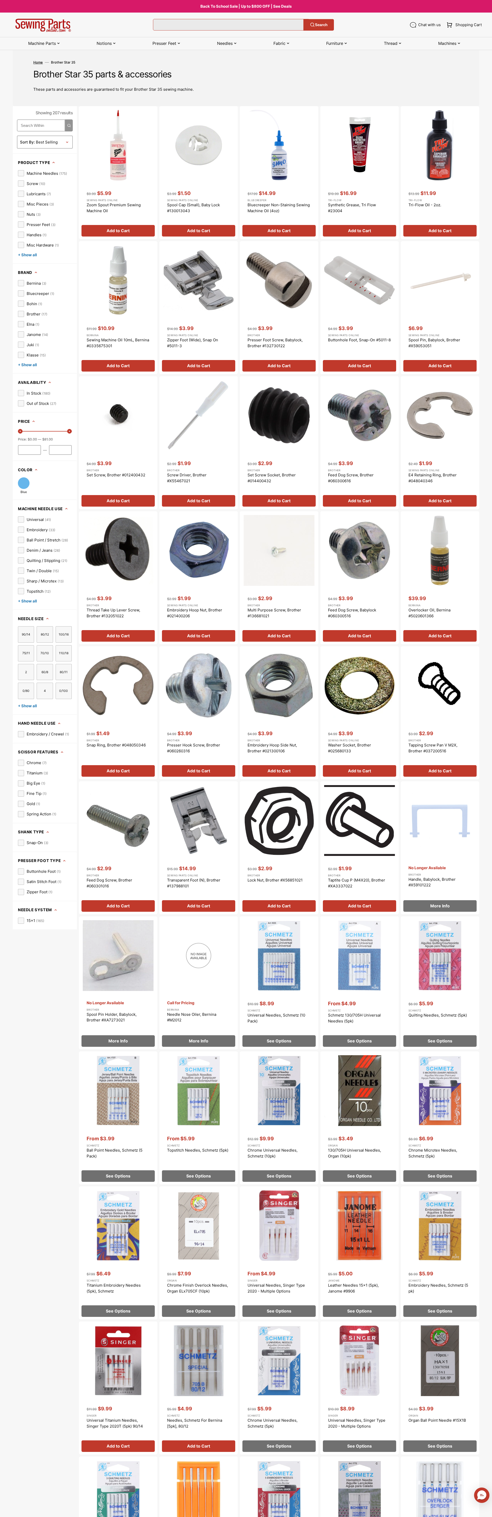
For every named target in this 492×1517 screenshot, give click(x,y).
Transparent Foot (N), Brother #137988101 (193, 883)
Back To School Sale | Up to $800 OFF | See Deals (246, 6)
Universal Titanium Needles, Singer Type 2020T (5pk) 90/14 (115, 1423)
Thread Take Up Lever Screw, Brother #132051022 (113, 613)
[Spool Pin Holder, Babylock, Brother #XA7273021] (118, 982)
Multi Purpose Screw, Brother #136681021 (274, 613)
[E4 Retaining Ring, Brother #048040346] (440, 442)
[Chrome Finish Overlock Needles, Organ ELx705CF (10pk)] (198, 1252)
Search (321, 25)
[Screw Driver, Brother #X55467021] (198, 442)
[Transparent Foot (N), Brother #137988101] (198, 847)
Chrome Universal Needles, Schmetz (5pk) (273, 1423)
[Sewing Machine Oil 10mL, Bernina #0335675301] (118, 307)
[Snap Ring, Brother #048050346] (118, 712)
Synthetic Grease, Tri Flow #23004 (352, 207)
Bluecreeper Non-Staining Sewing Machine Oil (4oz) (279, 207)
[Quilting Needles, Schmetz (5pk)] (440, 982)
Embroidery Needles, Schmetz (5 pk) (438, 1288)
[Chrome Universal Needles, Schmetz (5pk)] (279, 1387)
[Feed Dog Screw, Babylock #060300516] (359, 577)
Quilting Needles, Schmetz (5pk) (437, 1015)
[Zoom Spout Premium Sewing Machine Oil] (118, 172)
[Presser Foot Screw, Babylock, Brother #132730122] (279, 307)
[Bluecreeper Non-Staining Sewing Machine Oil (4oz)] (279, 172)
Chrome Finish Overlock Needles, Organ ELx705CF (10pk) (197, 1288)
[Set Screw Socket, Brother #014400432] (279, 442)
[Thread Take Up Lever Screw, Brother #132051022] (118, 577)
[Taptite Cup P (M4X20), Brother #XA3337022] (359, 847)
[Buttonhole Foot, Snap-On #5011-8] (359, 307)
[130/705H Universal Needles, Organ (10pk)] (359, 1117)
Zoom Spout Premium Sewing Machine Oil (114, 207)
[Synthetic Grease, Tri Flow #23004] (359, 172)
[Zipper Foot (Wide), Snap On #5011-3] (198, 307)
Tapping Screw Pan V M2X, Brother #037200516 (432, 748)
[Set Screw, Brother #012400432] (118, 442)
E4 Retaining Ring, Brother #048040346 (432, 478)
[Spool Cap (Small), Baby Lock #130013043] (198, 172)
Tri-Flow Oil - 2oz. (424, 204)
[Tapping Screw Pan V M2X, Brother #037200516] (440, 712)
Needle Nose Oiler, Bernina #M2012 (191, 1017)
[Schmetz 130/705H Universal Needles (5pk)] (359, 982)
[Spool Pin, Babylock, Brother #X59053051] (440, 307)
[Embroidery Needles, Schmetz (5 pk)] (440, 1252)
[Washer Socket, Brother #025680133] (359, 712)
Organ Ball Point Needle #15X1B (437, 1420)
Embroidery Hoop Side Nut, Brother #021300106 (272, 748)
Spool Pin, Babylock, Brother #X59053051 (434, 342)
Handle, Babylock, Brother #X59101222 (432, 882)
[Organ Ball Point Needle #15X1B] (440, 1387)
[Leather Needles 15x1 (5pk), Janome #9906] (359, 1252)
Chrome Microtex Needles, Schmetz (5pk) (432, 1153)
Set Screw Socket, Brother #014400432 (272, 478)
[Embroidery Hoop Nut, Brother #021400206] (198, 577)
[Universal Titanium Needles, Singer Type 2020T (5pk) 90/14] (118, 1387)
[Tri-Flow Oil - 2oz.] (440, 172)
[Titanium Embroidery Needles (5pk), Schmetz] (118, 1252)
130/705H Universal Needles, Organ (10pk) (354, 1153)
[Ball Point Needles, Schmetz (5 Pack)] (118, 1117)
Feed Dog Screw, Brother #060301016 (109, 883)
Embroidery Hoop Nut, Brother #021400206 (194, 613)
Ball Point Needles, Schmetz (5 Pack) (114, 1153)
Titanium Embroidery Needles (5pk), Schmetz (114, 1288)
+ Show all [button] (27, 254)
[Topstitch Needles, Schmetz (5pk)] (198, 1117)
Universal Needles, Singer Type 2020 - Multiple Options (276, 1288)
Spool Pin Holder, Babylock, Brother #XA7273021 (112, 1017)
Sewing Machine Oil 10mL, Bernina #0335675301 (118, 342)
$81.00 (47, 439)
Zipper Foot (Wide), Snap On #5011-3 (192, 342)
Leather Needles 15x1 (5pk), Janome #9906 (353, 1288)
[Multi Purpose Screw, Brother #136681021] (279, 577)
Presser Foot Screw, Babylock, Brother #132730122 (275, 342)
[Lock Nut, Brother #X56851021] (279, 847)
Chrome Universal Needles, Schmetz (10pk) (273, 1153)
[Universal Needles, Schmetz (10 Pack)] (279, 982)
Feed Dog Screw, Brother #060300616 (351, 478)
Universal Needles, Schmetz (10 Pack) (276, 1018)
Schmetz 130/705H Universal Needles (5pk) (354, 1018)
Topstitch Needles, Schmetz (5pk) (197, 1150)
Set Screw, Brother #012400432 (116, 475)
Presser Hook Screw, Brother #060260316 (193, 748)
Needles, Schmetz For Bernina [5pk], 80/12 (194, 1423)
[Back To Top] (484, 1509)
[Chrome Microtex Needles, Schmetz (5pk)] (440, 1117)
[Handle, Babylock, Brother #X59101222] (440, 847)
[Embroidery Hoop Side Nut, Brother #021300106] (279, 712)
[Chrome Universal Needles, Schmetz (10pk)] (279, 1117)
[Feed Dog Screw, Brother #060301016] (118, 847)
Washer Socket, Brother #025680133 (349, 748)
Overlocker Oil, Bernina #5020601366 (429, 613)
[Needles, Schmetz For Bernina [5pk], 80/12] (198, 1387)
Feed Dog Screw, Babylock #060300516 (352, 613)
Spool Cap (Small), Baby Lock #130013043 (193, 207)
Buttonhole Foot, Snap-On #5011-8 (359, 339)
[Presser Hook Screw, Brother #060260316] (198, 712)
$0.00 (32, 439)
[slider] (20, 431)
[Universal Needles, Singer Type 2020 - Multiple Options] (279, 1252)
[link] (42, 173)
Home (38, 62)
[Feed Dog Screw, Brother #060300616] (359, 442)
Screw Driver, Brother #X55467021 (187, 478)
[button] (463, 24)
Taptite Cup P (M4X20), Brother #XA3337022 (356, 883)
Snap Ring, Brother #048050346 (116, 745)
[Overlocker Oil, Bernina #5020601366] (440, 577)
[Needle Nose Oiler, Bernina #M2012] (198, 982)
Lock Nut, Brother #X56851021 (275, 880)
